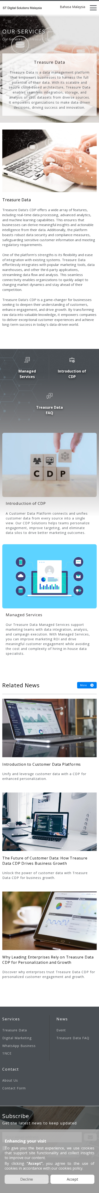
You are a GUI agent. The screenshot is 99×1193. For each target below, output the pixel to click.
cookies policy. (70, 1168)
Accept (72, 1179)
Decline (26, 1179)
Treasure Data (14, 1030)
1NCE (7, 1053)
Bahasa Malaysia (72, 7)
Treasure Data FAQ (72, 1038)
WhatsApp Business (19, 1046)
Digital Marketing (17, 1038)
